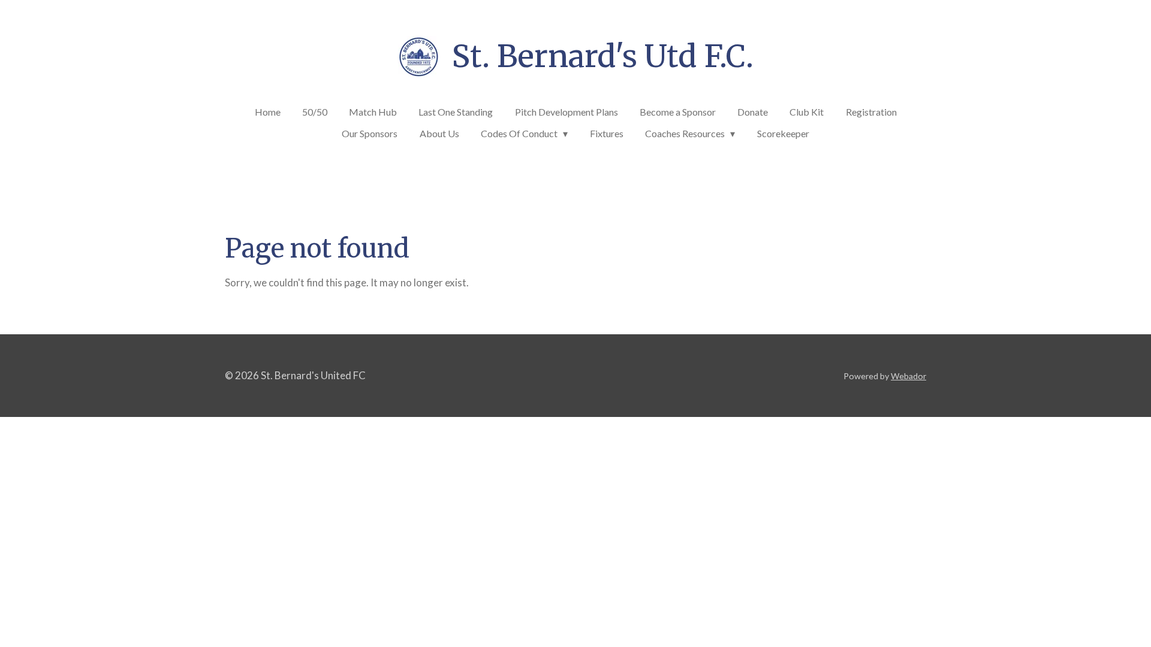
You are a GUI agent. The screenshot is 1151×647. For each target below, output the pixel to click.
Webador (908, 376)
